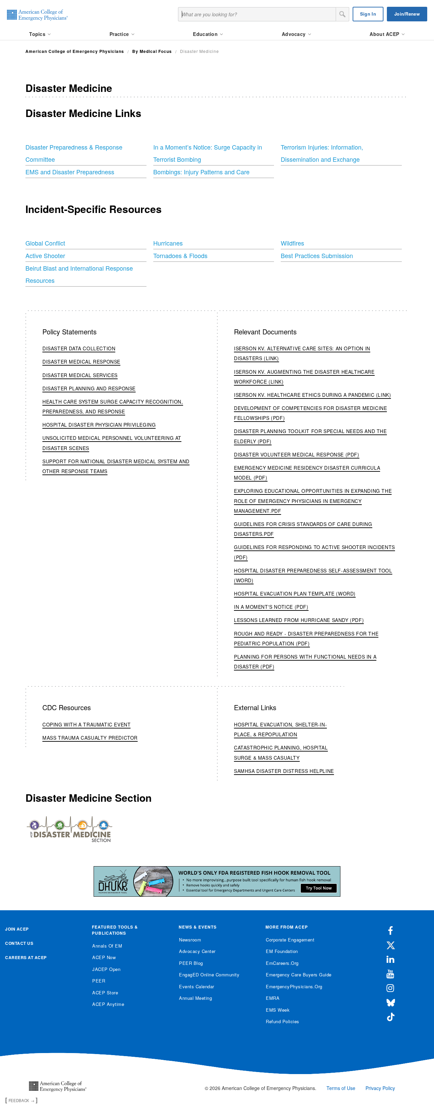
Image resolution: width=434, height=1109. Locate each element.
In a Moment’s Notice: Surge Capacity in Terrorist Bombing (207, 152)
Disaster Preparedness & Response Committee (73, 152)
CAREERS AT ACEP (26, 957)
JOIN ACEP (17, 929)
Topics (38, 34)
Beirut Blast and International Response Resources (79, 274)
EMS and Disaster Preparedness (69, 171)
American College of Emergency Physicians (74, 51)
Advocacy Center (197, 951)
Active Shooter (45, 255)
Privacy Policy (380, 1088)
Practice (120, 34)
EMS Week (278, 1010)
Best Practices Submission (317, 255)
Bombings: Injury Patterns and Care (201, 171)
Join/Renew (407, 14)
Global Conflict (45, 242)
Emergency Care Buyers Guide (299, 974)
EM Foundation (282, 951)
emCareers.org (282, 963)
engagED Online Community (209, 974)
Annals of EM (107, 945)
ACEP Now (104, 957)
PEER (98, 980)
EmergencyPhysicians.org (294, 986)
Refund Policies (282, 1021)
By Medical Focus (152, 51)
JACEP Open (106, 969)
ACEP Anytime (108, 1004)
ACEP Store (105, 992)
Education (206, 34)
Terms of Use (341, 1088)
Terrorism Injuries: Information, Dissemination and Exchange (322, 152)
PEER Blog (191, 963)
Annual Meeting (195, 998)
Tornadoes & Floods (180, 255)
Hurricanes (168, 242)
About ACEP (385, 34)
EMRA (272, 998)
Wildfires (292, 242)
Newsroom (190, 939)
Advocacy (294, 34)
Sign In (368, 14)
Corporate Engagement (290, 939)
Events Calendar (196, 986)
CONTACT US (19, 943)
